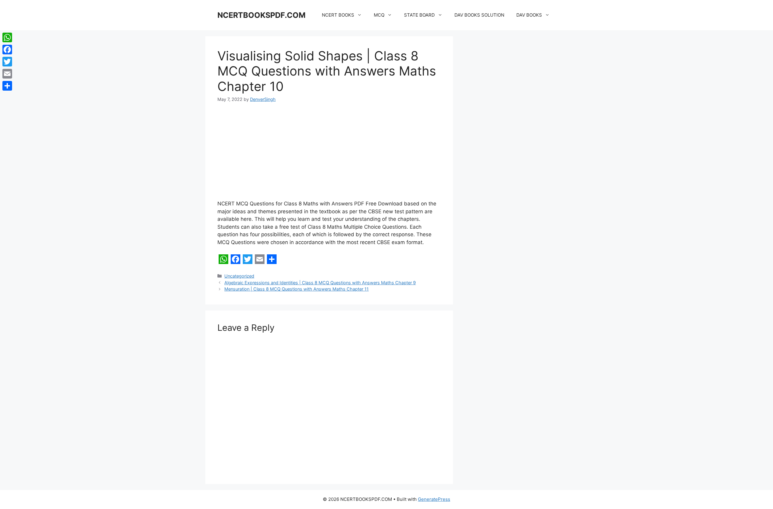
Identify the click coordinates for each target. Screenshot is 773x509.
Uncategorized (239, 276)
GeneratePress (434, 499)
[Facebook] (7, 49)
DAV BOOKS (529, 15)
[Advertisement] (329, 155)
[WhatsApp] (7, 37)
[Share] (7, 86)
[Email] (7, 74)
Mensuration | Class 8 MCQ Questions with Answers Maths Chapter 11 (296, 289)
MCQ (379, 15)
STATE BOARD (419, 15)
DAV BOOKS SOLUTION (479, 15)
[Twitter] (7, 62)
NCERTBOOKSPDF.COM (261, 15)
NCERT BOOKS (338, 15)
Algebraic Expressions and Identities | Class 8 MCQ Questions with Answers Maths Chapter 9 (320, 282)
